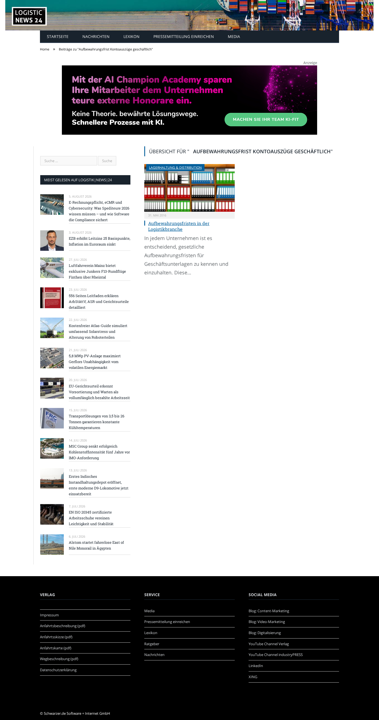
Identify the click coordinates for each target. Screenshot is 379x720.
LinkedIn (256, 665)
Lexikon (131, 36)
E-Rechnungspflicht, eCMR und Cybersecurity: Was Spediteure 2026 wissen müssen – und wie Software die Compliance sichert (99, 211)
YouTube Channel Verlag (269, 643)
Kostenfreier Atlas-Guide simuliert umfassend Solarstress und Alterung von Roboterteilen (98, 331)
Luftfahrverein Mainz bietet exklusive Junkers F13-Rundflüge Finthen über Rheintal (97, 271)
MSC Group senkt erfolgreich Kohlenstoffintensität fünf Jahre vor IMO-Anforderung (99, 452)
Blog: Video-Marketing (267, 621)
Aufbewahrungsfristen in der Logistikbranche (178, 226)
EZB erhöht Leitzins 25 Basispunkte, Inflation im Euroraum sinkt (99, 241)
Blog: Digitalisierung (265, 632)
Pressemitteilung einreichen (183, 36)
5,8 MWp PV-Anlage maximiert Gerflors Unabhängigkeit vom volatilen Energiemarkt (95, 361)
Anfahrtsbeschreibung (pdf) (62, 625)
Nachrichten (96, 36)
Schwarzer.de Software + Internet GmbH (77, 713)
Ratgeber (151, 643)
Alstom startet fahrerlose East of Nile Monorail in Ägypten (96, 545)
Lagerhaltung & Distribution (175, 167)
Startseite (58, 36)
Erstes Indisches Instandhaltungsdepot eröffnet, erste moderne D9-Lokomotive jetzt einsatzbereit (98, 485)
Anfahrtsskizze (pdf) (56, 636)
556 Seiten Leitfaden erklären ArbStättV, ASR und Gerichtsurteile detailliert (99, 301)
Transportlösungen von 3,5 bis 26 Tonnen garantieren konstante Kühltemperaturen (96, 421)
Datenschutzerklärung (58, 669)
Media (234, 36)
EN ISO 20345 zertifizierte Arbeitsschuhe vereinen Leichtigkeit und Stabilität (91, 518)
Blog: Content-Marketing (269, 610)
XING (253, 676)
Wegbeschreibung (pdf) (59, 658)
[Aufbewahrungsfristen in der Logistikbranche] (189, 188)
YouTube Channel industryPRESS (276, 654)
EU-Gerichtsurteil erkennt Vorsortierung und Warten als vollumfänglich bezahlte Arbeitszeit (99, 392)
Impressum (49, 614)
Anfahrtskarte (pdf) (55, 647)
